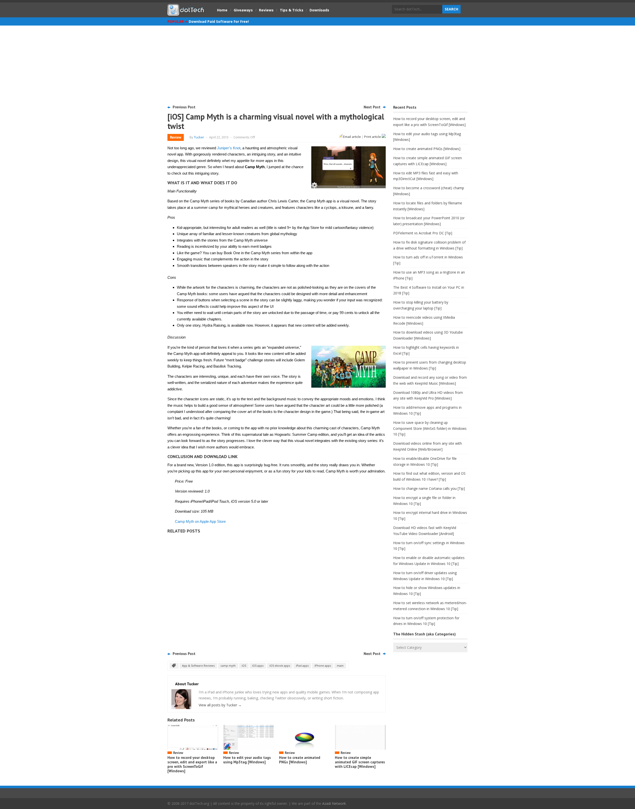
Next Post (372, 107)
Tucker (199, 137)
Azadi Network (334, 803)
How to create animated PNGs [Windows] (299, 759)
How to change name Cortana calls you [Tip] (429, 488)
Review (175, 137)
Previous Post (184, 107)
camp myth (228, 665)
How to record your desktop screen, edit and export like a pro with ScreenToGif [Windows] (192, 764)
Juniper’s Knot (228, 148)
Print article (373, 136)
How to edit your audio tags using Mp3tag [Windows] (247, 759)
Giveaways (243, 10)
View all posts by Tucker (220, 705)
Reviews (266, 10)
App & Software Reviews (198, 665)
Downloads (319, 10)
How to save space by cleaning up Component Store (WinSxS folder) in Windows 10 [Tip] (430, 428)
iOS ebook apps (279, 665)
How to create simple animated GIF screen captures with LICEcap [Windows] (360, 762)
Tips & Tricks (291, 10)
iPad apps (302, 665)
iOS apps (257, 665)
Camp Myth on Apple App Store (200, 521)
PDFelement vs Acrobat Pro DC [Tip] (422, 233)
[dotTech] (186, 13)
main (340, 665)
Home (222, 10)
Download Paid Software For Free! (219, 21)
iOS (244, 665)
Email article (352, 136)
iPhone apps (323, 665)
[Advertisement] (317, 62)
